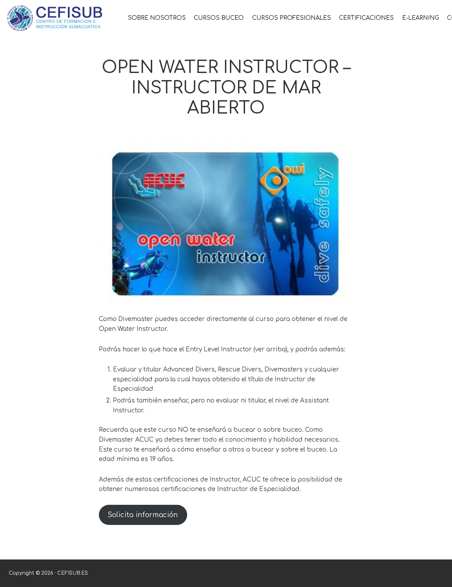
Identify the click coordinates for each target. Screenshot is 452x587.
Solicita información (143, 515)
